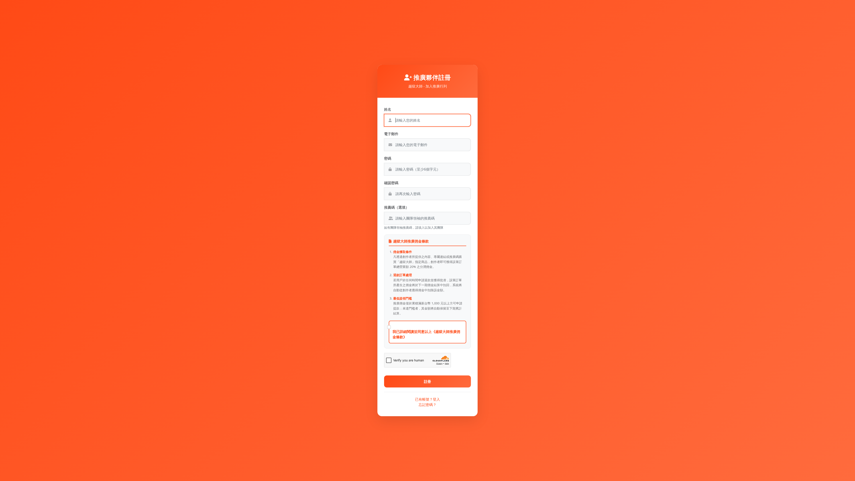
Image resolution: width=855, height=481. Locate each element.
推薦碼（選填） (396, 207)
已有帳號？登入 (427, 399)
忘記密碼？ (427, 404)
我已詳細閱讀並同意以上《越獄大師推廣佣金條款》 (426, 334)
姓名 (387, 109)
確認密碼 (391, 182)
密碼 (387, 158)
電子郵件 (391, 133)
